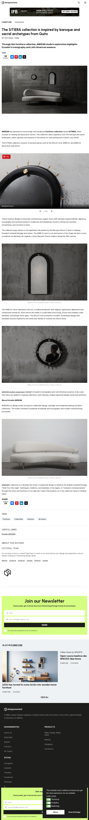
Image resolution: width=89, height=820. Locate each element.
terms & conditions (30, 630)
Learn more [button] (51, 796)
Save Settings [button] (74, 812)
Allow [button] (55, 812)
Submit (7, 742)
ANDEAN (5, 485)
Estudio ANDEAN (8, 534)
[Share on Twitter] (24, 57)
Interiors (30, 519)
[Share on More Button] (28, 57)
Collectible (18, 519)
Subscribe (8, 737)
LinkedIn (7, 768)
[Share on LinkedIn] (20, 57)
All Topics (8, 751)
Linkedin (29, 560)
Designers (48, 744)
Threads (7, 772)
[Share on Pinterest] (16, 57)
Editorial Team (12, 38)
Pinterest (37, 560)
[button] (48, 799)
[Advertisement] (44, 121)
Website (4, 560)
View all (44, 697)
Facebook (12, 560)
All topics (42, 519)
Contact (7, 746)
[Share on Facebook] (12, 57)
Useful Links (9, 529)
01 (45, 210)
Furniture (7, 22)
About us (8, 733)
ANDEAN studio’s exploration (13, 392)
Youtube (45, 560)
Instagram (21, 560)
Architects (48, 749)
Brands (47, 739)
